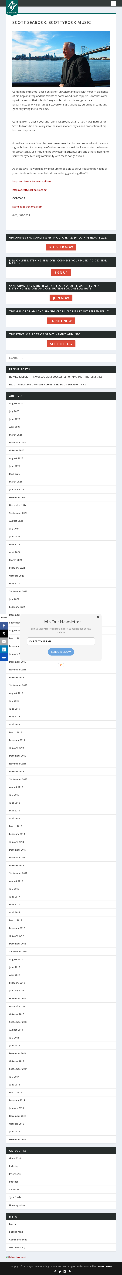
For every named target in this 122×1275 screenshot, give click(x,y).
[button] (62, 621)
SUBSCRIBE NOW (61, 651)
